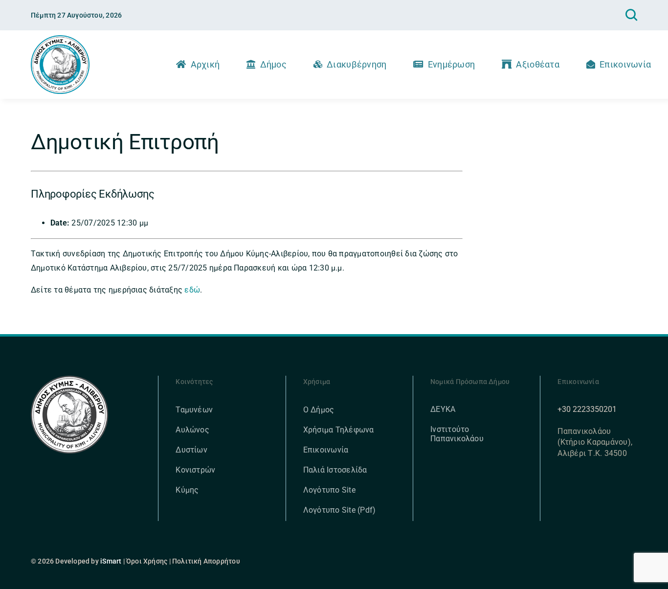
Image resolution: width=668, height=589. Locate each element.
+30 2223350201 (587, 409)
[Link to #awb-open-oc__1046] (631, 15)
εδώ (192, 289)
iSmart (110, 561)
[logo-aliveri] (70, 379)
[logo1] (60, 39)
